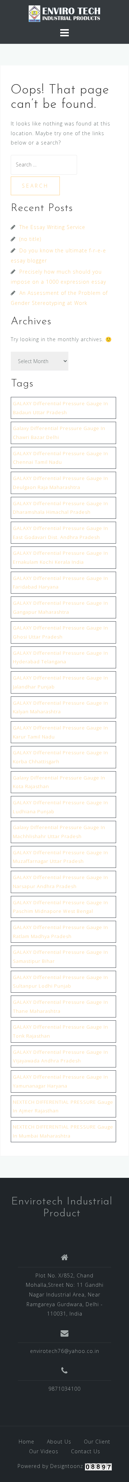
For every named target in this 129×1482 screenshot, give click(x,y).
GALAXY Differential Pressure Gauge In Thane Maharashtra (60, 1006)
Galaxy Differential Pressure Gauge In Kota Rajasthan (59, 782)
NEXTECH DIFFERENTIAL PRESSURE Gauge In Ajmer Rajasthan (63, 1106)
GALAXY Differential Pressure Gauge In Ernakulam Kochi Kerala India (60, 557)
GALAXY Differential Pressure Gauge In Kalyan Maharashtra (60, 707)
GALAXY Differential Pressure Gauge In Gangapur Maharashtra (60, 607)
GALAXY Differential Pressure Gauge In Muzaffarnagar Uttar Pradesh (60, 857)
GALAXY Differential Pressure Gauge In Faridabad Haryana (60, 582)
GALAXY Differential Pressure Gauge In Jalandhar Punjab (60, 682)
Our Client (97, 1441)
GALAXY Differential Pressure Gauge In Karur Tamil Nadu (60, 732)
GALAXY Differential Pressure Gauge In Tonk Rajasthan (60, 1031)
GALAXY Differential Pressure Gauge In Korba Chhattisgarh (60, 757)
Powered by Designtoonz (50, 1466)
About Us (59, 1441)
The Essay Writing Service (52, 227)
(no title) (30, 238)
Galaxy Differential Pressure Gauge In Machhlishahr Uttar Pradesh (59, 832)
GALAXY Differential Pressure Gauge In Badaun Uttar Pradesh (60, 408)
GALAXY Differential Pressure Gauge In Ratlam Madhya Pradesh (60, 931)
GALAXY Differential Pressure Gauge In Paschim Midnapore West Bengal (60, 907)
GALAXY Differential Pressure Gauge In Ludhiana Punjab (60, 807)
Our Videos (43, 1451)
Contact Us (85, 1451)
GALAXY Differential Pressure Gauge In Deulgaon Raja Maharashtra (60, 482)
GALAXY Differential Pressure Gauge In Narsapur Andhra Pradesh (60, 881)
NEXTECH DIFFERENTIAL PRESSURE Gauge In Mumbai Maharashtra (63, 1131)
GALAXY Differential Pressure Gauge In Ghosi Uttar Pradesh (60, 632)
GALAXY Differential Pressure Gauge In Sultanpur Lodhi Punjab (60, 981)
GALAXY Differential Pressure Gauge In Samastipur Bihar (60, 956)
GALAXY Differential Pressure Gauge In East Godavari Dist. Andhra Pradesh (60, 532)
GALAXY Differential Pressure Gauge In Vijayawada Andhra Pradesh (60, 1056)
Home (26, 1441)
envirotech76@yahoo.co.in (64, 1351)
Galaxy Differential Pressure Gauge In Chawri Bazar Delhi (59, 432)
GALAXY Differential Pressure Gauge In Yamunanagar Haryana (60, 1081)
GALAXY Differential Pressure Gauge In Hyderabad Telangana (60, 657)
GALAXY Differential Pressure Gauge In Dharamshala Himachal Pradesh (60, 508)
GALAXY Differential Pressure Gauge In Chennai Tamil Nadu (60, 458)
